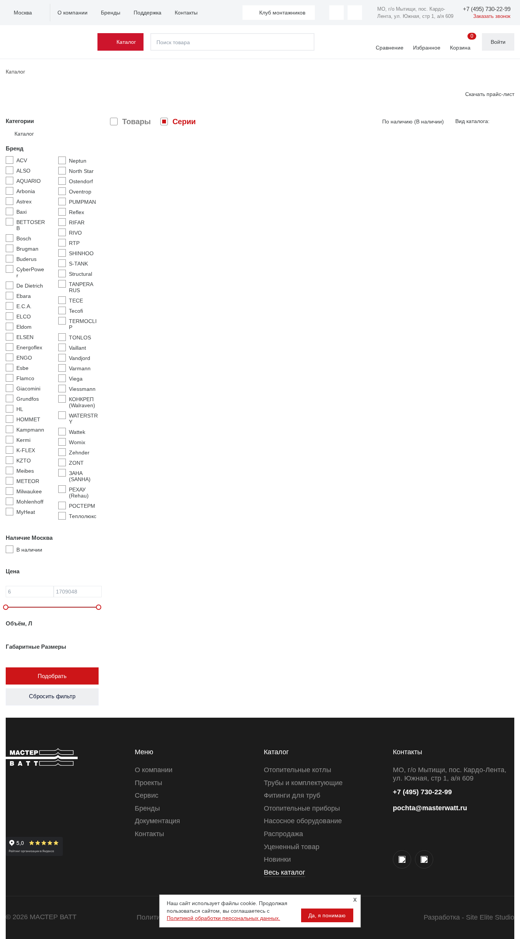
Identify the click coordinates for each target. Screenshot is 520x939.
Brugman (27, 249)
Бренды (110, 13)
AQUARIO (28, 181)
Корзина (461, 42)
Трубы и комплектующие (303, 783)
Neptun (77, 161)
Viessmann (82, 389)
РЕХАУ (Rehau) (79, 492)
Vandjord (79, 358)
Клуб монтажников (282, 13)
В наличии (29, 550)
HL (19, 409)
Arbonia (25, 191)
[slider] (5, 607)
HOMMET (28, 419)
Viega (76, 379)
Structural (80, 274)
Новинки (277, 859)
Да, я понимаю (327, 915)
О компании (72, 13)
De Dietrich (29, 286)
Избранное (426, 48)
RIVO (75, 233)
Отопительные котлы (297, 770)
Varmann (80, 368)
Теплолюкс (82, 516)
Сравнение (390, 48)
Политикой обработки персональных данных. (223, 918)
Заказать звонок (491, 16)
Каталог (126, 42)
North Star (81, 171)
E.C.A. (24, 306)
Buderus (26, 259)
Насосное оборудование (303, 821)
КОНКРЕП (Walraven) (82, 402)
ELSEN (24, 337)
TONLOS (80, 337)
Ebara (23, 296)
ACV (21, 160)
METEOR (27, 481)
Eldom (24, 327)
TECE (76, 301)
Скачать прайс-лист (489, 94)
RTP (74, 243)
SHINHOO (81, 253)
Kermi (23, 440)
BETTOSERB (30, 225)
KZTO (23, 461)
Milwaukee (29, 491)
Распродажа (283, 834)
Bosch (23, 238)
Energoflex (29, 347)
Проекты (148, 783)
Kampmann (30, 430)
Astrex (24, 201)
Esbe (22, 368)
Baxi (21, 212)
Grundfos (27, 399)
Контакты (186, 13)
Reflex (76, 212)
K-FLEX (25, 450)
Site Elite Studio (490, 917)
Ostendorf (81, 181)
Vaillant (77, 348)
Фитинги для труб (292, 795)
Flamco (25, 378)
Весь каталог (284, 872)
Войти (498, 42)
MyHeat (25, 512)
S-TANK (78, 264)
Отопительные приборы (302, 808)
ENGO (24, 358)
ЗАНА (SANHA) (80, 476)
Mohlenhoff (29, 502)
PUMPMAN (82, 202)
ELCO (23, 317)
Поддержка (147, 13)
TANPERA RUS (81, 287)
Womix (77, 442)
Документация (157, 821)
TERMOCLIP (83, 324)
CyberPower (30, 272)
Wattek (77, 432)
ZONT (76, 463)
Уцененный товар (291, 847)
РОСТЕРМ (82, 506)
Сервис (146, 795)
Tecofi (76, 311)
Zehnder (79, 453)
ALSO (23, 171)
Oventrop (80, 192)
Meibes (25, 471)
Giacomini (28, 389)
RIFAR (77, 222)
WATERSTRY (83, 419)
